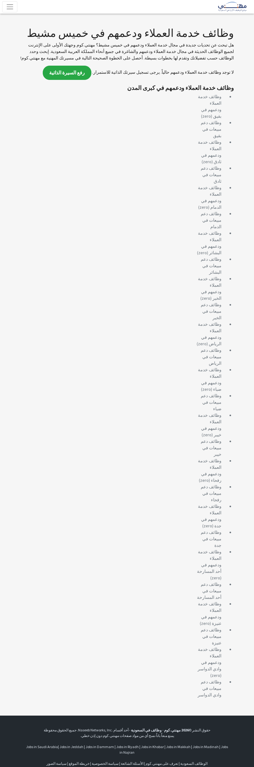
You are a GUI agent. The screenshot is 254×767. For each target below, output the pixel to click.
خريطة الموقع (79, 763)
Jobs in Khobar (152, 746)
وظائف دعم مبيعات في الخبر (211, 311)
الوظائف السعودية (194, 763)
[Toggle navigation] (9, 6)
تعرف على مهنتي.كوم (161, 763)
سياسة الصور (56, 763)
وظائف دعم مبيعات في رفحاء (211, 493)
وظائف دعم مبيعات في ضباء (211, 402)
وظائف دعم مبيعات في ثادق (211, 174)
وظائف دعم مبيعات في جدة (211, 538)
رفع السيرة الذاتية (67, 73)
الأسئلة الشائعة (132, 763)
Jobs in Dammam (99, 746)
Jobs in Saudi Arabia (42, 746)
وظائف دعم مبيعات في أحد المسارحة (209, 591)
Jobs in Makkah (178, 746)
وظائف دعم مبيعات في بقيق (211, 129)
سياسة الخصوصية (105, 763)
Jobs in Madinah (206, 746)
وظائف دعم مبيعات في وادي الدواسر (209, 688)
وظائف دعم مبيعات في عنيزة (211, 636)
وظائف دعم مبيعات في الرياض (211, 356)
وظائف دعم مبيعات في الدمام (211, 220)
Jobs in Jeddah (71, 746)
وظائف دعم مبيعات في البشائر (211, 265)
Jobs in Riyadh (127, 746)
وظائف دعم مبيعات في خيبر (211, 447)
